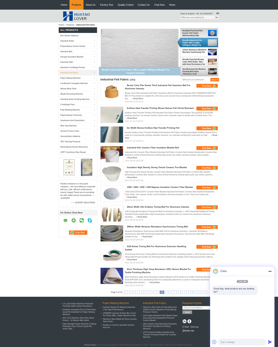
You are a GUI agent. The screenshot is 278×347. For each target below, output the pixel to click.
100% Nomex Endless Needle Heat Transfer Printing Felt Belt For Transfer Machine (159, 334)
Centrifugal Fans (67, 104)
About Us (91, 4)
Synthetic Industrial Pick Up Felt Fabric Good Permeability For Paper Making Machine (79, 312)
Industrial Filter (66, 62)
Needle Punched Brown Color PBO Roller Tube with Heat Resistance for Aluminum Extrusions (193, 61)
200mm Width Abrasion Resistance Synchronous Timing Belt (157, 226)
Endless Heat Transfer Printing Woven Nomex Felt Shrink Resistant (160, 108)
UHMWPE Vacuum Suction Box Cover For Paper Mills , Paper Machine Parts (119, 314)
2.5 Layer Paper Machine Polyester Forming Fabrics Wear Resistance (78, 305)
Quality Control (125, 4)
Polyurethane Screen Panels (72, 46)
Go (216, 17)
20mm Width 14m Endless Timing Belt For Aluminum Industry (158, 207)
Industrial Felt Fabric (69, 73)
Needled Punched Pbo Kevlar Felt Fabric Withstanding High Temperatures (192, 33)
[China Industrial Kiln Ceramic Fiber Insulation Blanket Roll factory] (111, 154)
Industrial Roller (67, 41)
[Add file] (214, 341)
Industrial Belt (66, 51)
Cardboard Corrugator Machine (74, 83)
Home (64, 4)
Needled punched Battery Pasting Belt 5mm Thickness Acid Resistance (194, 71)
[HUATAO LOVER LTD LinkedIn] (184, 321)
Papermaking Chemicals (71, 115)
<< (131, 292)
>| (205, 292)
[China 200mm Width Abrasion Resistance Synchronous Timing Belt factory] (111, 233)
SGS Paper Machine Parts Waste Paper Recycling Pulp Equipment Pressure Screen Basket (160, 317)
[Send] (270, 341)
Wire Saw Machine (68, 126)
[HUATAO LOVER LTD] (76, 16)
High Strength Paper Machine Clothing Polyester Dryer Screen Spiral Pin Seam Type (79, 326)
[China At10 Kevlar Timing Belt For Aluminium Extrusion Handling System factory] (111, 253)
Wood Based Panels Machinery (74, 147)
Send (187, 312)
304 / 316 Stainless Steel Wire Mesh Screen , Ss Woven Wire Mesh (78, 319)
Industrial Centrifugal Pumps (72, 67)
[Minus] (270, 271)
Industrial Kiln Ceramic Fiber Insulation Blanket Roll (153, 147)
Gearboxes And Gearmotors (72, 120)
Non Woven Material (69, 36)
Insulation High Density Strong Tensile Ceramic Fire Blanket (157, 167)
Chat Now (159, 5)
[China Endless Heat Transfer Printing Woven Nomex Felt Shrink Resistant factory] (111, 115)
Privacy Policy (90, 345)
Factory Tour (106, 4)
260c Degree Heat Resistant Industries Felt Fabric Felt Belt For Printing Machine (160, 326)
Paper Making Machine (70, 78)
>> (199, 292)
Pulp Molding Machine (70, 110)
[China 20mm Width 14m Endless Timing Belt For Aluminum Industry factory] (111, 213)
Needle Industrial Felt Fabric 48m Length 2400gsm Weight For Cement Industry (192, 42)
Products (76, 4)
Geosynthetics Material (70, 136)
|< (125, 292)
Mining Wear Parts (68, 89)
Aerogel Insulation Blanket (71, 57)
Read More (138, 98)
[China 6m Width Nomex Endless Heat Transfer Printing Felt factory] (111, 134)
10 (192, 292)
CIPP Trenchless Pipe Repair (73, 152)
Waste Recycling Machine (71, 94)
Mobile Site (189, 331)
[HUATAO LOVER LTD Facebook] (189, 321)
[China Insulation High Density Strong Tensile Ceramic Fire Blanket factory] (111, 174)
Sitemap (194, 326)
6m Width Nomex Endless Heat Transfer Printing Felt (153, 128)
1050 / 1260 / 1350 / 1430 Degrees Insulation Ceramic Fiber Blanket (160, 187)
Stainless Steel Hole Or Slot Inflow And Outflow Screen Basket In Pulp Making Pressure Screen (160, 309)
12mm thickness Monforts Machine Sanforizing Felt (194, 51)
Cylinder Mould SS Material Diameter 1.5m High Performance (119, 308)
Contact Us (144, 4)
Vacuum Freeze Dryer (69, 131)
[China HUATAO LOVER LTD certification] (69, 167)
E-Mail (185, 326)
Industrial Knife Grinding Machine (74, 99)
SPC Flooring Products (70, 142)
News (172, 4)
